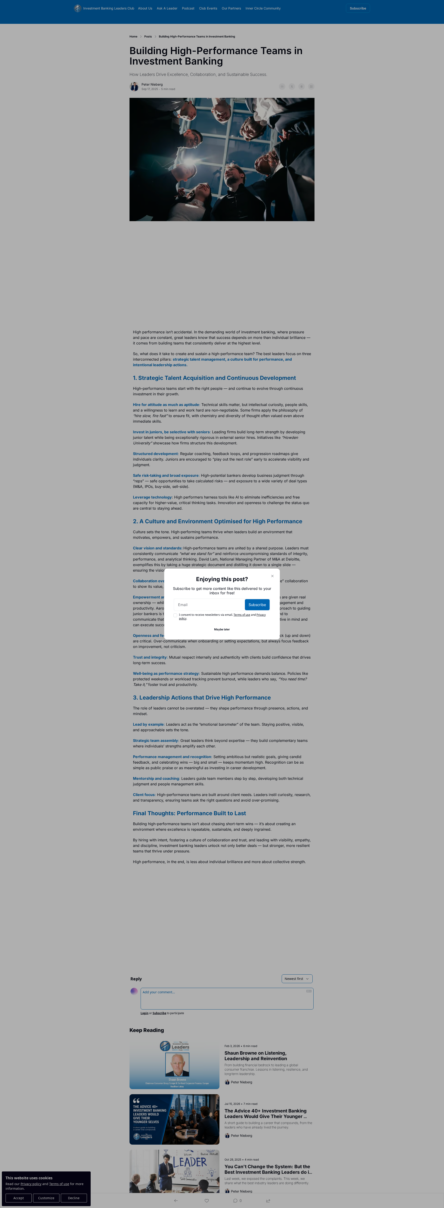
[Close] (272, 576)
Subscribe (257, 604)
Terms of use (242, 615)
